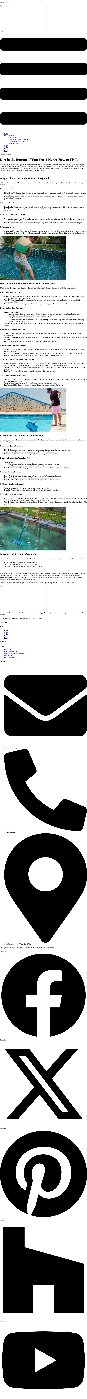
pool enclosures (5, 2)
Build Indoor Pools (10, 651)
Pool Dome (12, 137)
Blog (6, 151)
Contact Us (8, 149)
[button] (43, 80)
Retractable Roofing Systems (18, 139)
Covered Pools (13, 143)
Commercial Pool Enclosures (18, 141)
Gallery (6, 147)
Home (6, 134)
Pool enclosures (9, 136)
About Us (7, 145)
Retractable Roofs (10, 657)
